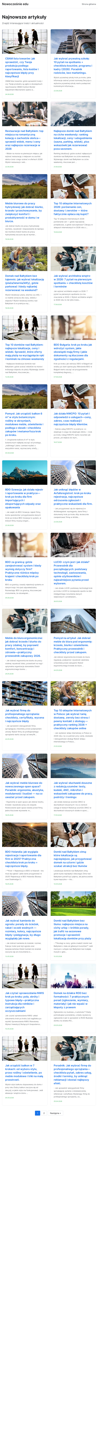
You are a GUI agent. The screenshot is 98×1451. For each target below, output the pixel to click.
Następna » (55, 1113)
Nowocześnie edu (15, 4)
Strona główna (89, 4)
